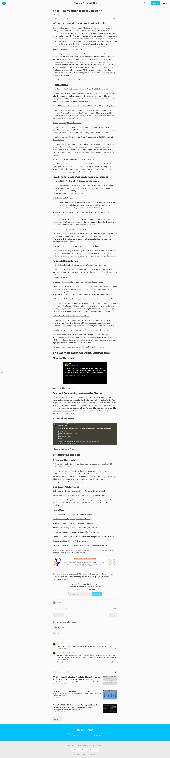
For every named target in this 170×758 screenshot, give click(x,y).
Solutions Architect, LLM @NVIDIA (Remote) (70, 541)
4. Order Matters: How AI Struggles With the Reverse (73, 229)
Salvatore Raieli (99, 491)
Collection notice (97, 745)
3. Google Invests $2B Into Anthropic (67, 123)
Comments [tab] (57, 627)
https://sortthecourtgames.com (101, 646)
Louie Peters (63, 683)
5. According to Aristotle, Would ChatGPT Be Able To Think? (76, 246)
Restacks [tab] (64, 627)
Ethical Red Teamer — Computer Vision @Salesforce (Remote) (76, 532)
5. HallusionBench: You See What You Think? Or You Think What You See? (81, 330)
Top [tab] (55, 672)
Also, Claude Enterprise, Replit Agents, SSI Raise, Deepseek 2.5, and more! (75, 682)
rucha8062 (69, 388)
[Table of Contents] (2, 379)
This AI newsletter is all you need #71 (67, 574)
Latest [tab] (59, 672)
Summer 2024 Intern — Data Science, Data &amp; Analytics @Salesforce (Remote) (83, 536)
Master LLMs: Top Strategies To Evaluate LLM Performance (77, 181)
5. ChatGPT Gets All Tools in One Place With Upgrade (73, 159)
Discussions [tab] (66, 672)
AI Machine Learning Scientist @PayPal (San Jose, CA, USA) (76, 527)
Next (111, 615)
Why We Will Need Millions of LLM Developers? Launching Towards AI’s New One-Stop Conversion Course (76, 706)
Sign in (164, 3)
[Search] (144, 3)
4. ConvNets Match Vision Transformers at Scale (71, 316)
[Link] (50, 23)
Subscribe (155, 3)
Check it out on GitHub (62, 411)
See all (56, 719)
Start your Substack (80, 750)
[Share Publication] (148, 3)
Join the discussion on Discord (64, 449)
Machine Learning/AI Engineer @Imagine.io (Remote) (73, 523)
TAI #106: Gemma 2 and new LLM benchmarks (71, 691)
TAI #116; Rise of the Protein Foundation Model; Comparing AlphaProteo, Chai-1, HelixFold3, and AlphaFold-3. (76, 678)
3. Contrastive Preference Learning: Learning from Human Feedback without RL (83, 299)
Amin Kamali (65, 466)
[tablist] (60, 627)
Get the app (93, 750)
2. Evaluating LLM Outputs (63, 198)
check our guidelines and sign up (104, 500)
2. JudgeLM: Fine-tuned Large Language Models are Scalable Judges (78, 282)
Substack (76, 754)
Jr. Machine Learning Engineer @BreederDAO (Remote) (74, 514)
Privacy (85, 745)
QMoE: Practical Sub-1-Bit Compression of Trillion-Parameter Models (81, 265)
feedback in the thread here (63, 413)
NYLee (55, 397)
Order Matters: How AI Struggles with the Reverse (71, 491)
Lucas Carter (60, 644)
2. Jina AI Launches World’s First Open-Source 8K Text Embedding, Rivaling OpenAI (85, 106)
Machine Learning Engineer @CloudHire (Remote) (72, 519)
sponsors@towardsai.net (98, 545)
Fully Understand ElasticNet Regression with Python (72, 495)
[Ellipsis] (116, 643)
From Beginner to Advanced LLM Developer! (66, 710)
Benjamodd (60, 653)
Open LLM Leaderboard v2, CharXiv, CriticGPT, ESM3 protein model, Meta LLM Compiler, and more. (77, 694)
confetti (82, 552)
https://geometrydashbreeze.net (92, 657)
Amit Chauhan (100, 495)
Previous (59, 615)
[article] (85, 681)
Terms (90, 745)
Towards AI (106, 574)
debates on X (71, 54)
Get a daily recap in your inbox (92, 347)
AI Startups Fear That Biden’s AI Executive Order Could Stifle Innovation (82, 89)
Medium (56, 576)
